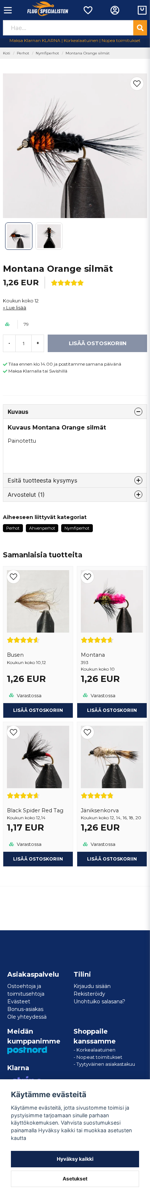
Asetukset (75, 1179)
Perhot (23, 53)
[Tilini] (115, 10)
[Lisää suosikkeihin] (87, 10)
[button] (136, 83)
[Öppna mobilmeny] (8, 10)
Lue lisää (16, 307)
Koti (6, 53)
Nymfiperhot (47, 53)
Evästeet (18, 1001)
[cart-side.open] (142, 10)
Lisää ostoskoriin (112, 710)
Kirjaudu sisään (92, 986)
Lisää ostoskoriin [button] (38, 710)
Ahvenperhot (42, 528)
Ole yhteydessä (27, 1017)
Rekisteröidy (89, 994)
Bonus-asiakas (25, 1009)
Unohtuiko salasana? (99, 1001)
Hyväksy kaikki (75, 1159)
